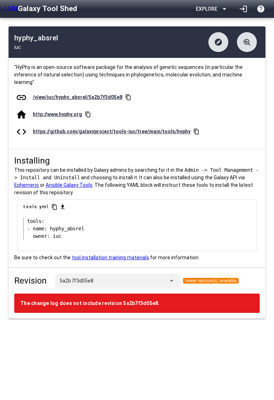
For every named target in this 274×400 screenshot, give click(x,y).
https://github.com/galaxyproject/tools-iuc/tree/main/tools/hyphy (112, 131)
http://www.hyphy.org (57, 114)
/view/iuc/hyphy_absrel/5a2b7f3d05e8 (77, 97)
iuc (17, 47)
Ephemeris (26, 185)
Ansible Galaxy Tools (69, 185)
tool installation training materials (110, 257)
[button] (218, 42)
